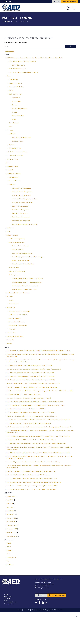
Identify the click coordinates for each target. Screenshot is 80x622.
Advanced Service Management (22, 202)
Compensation (14, 267)
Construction (16, 101)
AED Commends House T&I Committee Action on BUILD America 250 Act (31, 440)
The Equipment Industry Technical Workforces (27, 278)
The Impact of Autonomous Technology (25, 286)
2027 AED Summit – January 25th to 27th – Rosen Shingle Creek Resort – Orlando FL (35, 58)
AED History (13, 79)
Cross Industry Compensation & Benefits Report (28, 257)
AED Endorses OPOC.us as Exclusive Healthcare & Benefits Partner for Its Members (34, 369)
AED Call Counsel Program (18, 314)
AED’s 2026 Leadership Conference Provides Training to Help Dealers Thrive (32, 478)
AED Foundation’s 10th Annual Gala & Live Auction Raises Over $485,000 (31, 380)
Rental (14, 119)
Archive (11, 300)
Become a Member (70, 1)
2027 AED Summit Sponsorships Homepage (23, 72)
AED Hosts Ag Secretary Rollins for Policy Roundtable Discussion (28, 475)
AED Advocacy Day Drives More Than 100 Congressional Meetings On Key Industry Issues (36, 443)
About (9, 76)
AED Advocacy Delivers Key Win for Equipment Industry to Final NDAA (30, 373)
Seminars (12, 184)
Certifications (14, 177)
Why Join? (12, 329)
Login (57, 1)
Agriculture (16, 98)
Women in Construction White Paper (24, 289)
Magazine (10, 296)
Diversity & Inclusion (16, 87)
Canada (11, 145)
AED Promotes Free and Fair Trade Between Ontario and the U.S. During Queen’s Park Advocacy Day (39, 427)
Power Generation (18, 116)
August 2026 (11, 496)
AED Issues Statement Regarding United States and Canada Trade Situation (31, 489)
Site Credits (10, 340)
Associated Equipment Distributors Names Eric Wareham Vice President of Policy (33, 462)
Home (5, 21)
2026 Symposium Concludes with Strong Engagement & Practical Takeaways (32, 416)
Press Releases (14, 123)
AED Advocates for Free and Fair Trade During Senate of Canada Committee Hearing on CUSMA (38, 453)
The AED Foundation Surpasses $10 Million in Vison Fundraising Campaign (32, 387)
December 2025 (12, 525)
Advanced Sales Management (21, 195)
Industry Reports (15, 275)
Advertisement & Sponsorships (19, 311)
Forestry (15, 105)
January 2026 (11, 521)
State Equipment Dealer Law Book (23, 264)
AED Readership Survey (17, 239)
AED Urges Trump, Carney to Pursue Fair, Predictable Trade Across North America (34, 482)
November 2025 (12, 529)
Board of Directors (15, 83)
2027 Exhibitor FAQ (18, 65)
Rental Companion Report (20, 260)
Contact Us (9, 52)
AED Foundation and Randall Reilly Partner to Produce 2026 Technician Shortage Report (36, 405)
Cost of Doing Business (17, 271)
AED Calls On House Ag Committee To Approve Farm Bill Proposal (29, 398)
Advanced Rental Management (22, 192)
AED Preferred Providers (15, 155)
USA (8, 561)
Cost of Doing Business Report (22, 253)
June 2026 (10, 503)
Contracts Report (18, 249)
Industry (9, 550)
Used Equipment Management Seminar (25, 224)
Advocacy (10, 130)
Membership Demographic (18, 325)
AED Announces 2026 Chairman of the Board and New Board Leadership (30, 376)
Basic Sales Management (20, 213)
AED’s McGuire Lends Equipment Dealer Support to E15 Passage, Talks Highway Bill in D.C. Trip (38, 436)
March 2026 (10, 514)
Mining (14, 112)
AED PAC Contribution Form (21, 137)
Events (9, 546)
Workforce (10, 565)
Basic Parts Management (20, 206)
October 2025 (11, 532)
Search (69, 9)
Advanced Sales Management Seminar (24, 199)
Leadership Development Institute (18, 293)
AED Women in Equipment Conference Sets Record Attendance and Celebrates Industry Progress (38, 350)
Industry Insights (12, 235)
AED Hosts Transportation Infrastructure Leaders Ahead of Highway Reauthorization (35, 402)
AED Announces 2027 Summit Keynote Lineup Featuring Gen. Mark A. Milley (32, 486)
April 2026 (10, 511)
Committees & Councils (17, 322)
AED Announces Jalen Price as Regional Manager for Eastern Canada (29, 365)
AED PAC (12, 134)
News (8, 554)
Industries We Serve (15, 94)
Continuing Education (14, 173)
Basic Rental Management (20, 210)
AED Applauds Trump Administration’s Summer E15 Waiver (26, 409)
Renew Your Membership (15, 336)
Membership (11, 307)
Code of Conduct (12, 166)
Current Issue (13, 304)
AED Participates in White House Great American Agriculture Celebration (31, 412)
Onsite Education (15, 181)
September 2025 (12, 536)
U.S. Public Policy (15, 148)
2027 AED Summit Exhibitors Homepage (22, 61)
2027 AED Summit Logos (17, 69)
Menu (74, 9)
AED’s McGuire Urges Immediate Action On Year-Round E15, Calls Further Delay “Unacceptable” (38, 420)
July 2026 (10, 500)
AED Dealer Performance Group (17, 152)
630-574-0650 (7, 1)
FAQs (11, 90)
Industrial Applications (20, 108)
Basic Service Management (21, 217)
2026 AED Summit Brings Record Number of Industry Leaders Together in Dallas (33, 383)
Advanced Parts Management (21, 188)
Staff (10, 126)
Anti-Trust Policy (12, 159)
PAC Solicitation (17, 141)
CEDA (8, 163)
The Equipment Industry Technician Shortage (27, 282)
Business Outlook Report (20, 246)
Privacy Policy (11, 333)
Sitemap (9, 343)
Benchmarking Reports (17, 242)
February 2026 (11, 518)
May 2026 (10, 507)
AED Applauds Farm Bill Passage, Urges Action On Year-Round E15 (29, 423)
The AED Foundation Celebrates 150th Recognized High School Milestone (31, 471)
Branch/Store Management (21, 220)
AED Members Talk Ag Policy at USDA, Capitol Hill (23, 394)
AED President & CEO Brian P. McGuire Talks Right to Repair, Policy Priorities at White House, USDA (40, 391)
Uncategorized (11, 557)
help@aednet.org (44, 588)
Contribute (10, 228)
